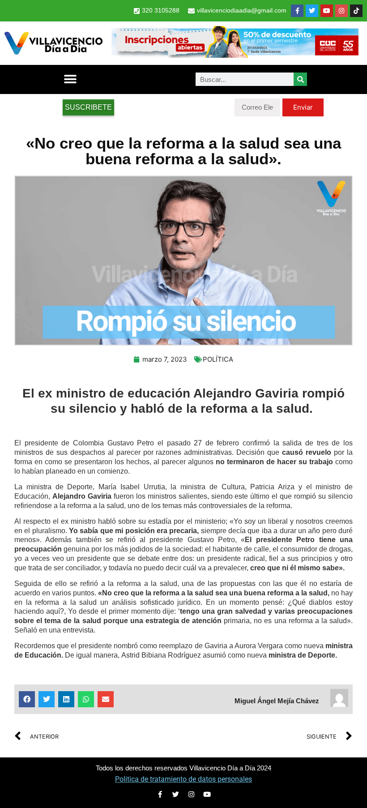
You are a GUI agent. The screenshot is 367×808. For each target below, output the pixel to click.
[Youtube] (326, 10)
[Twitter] (312, 10)
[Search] (300, 79)
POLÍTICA (218, 359)
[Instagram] (341, 10)
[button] (70, 79)
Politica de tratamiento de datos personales (183, 779)
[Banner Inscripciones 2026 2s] (235, 55)
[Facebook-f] (297, 10)
